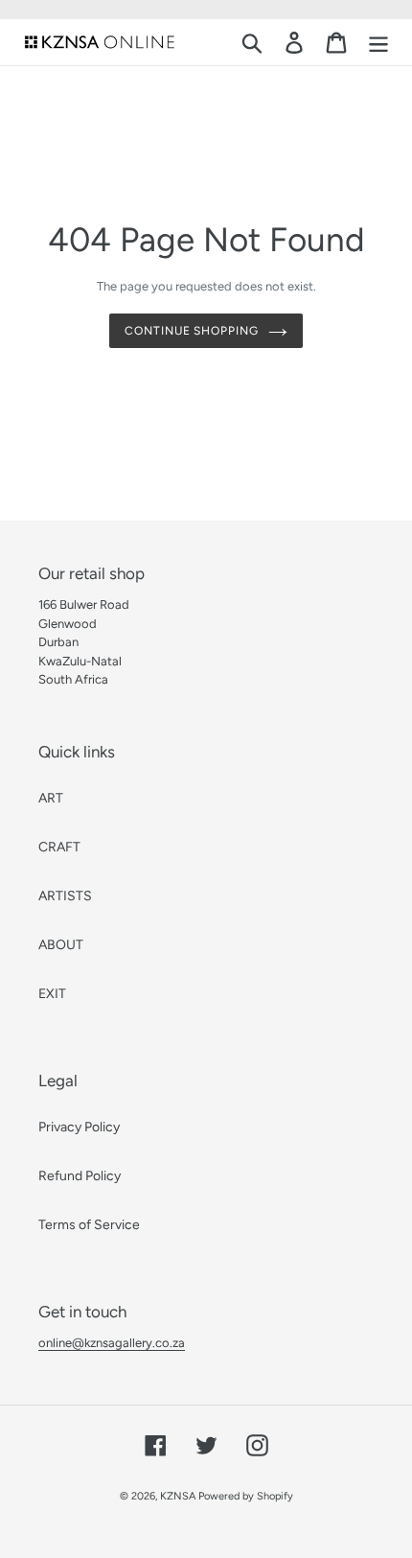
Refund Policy (79, 1176)
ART (50, 798)
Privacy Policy (79, 1127)
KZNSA (177, 1496)
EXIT (52, 994)
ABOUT (60, 945)
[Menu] (378, 42)
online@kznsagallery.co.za (111, 1343)
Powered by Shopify (245, 1496)
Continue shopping (192, 330)
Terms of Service (89, 1225)
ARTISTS (65, 896)
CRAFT (59, 847)
